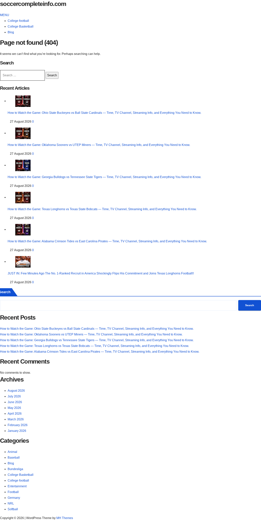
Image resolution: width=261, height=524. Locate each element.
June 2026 (15, 402)
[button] (4, 15)
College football (18, 20)
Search (249, 305)
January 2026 (17, 430)
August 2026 (16, 390)
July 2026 (14, 396)
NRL (11, 503)
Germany (14, 497)
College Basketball (20, 26)
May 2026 (14, 407)
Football (13, 492)
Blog (11, 32)
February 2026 (18, 425)
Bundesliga (15, 469)
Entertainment (17, 486)
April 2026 (15, 413)
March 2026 (16, 419)
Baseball (14, 457)
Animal (12, 451)
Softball (13, 509)
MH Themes (64, 518)
